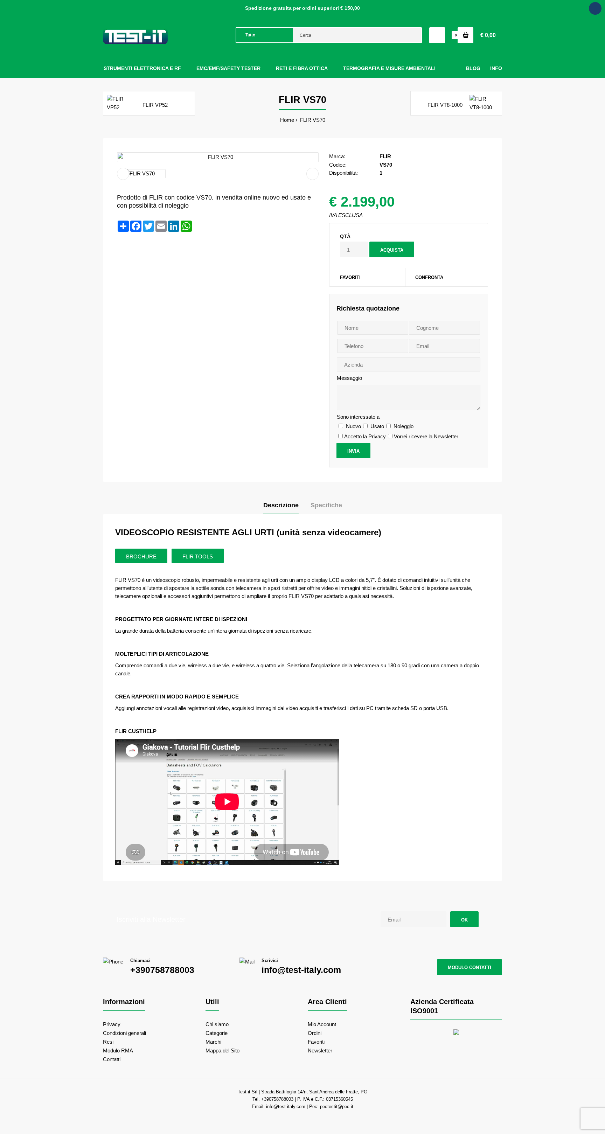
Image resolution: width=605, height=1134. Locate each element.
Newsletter (320, 1050)
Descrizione (281, 505)
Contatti (111, 1059)
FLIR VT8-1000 (445, 105)
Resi (108, 1042)
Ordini (314, 1033)
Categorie (217, 1033)
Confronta (429, 277)
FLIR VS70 (312, 120)
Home (287, 120)
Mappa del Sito (222, 1050)
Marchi (213, 1042)
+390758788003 (162, 970)
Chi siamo (217, 1024)
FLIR (385, 156)
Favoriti (350, 277)
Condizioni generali (124, 1033)
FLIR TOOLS (197, 556)
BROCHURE (141, 556)
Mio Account (322, 1024)
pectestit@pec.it (336, 1106)
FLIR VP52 (155, 105)
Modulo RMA (118, 1050)
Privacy (111, 1024)
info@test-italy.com (301, 970)
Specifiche (326, 505)
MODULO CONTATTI (469, 967)
